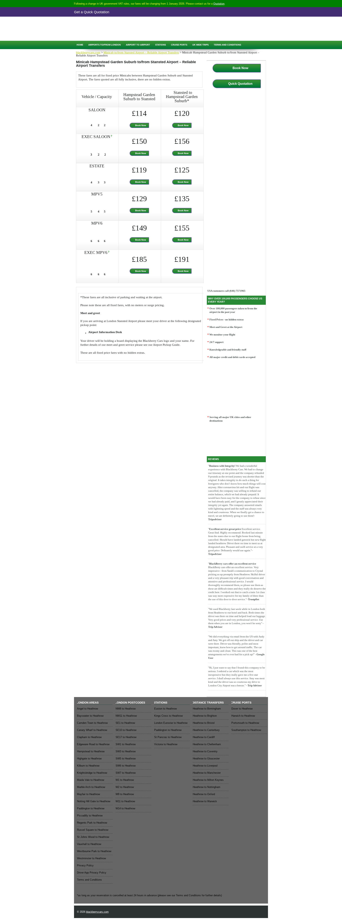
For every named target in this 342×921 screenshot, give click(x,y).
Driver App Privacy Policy (91, 872)
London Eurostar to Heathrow (170, 722)
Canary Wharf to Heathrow (92, 730)
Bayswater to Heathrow (90, 715)
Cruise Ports (179, 45)
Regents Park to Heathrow (92, 822)
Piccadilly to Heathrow (90, 815)
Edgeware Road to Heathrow (93, 744)
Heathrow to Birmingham (207, 708)
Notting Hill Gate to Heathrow (93, 801)
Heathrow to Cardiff (204, 737)
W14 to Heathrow (125, 808)
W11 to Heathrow (125, 801)
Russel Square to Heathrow (92, 829)
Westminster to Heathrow (91, 858)
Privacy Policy (85, 865)
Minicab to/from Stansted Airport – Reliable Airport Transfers (141, 52)
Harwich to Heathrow (243, 715)
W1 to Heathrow (125, 779)
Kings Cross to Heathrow (168, 715)
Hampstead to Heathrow (90, 751)
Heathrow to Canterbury (206, 730)
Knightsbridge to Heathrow (92, 772)
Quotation (218, 3)
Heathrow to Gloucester (206, 758)
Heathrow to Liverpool (205, 765)
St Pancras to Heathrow (167, 737)
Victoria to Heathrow (165, 744)
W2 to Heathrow (125, 787)
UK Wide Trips (200, 45)
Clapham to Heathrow (89, 737)
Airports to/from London (104, 45)
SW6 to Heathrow (126, 765)
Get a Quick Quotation (91, 12)
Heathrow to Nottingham (206, 787)
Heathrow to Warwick (205, 801)
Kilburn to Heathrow (88, 765)
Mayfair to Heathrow (88, 794)
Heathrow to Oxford (204, 794)
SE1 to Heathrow (125, 722)
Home (80, 45)
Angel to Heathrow (87, 708)
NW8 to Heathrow (126, 708)
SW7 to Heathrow (126, 772)
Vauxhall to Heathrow (89, 844)
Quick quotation (92, 33)
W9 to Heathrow (125, 794)
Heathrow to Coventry (205, 751)
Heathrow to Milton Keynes (208, 779)
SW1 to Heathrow (126, 744)
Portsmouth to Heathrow (245, 722)
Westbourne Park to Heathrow (94, 851)
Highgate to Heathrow (89, 758)
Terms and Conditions (227, 45)
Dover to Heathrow (242, 708)
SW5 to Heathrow (126, 758)
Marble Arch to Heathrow (91, 787)
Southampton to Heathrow (246, 730)
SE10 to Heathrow (126, 730)
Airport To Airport (138, 45)
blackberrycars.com (88, 52)
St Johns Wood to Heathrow (93, 836)
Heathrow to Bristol (204, 722)
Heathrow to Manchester (207, 772)
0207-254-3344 (106, 25)
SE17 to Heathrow (126, 737)
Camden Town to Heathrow (92, 722)
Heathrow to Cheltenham (207, 744)
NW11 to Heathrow (126, 715)
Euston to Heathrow (165, 708)
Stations (160, 45)
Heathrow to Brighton (205, 715)
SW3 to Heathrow (126, 751)
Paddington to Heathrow (90, 808)
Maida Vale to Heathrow (90, 779)
